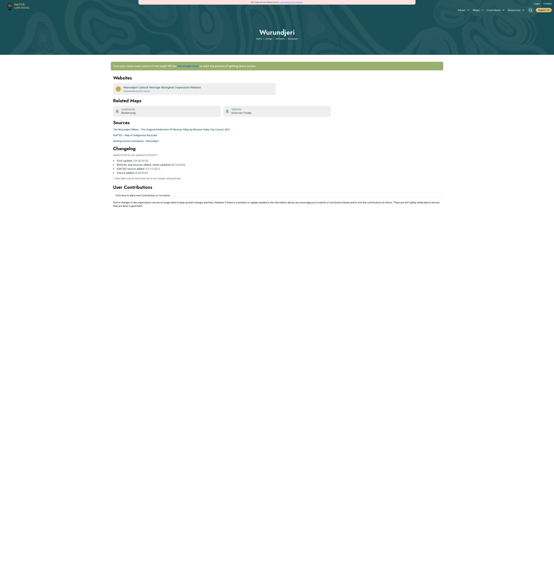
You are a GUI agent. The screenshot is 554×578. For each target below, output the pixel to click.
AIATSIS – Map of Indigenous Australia (135, 135)
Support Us (543, 10)
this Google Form (188, 66)
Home (259, 38)
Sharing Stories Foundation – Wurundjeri (136, 141)
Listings (268, 38)
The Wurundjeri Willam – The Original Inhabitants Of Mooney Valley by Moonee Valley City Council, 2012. (171, 129)
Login (537, 3)
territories (280, 38)
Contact (547, 3)
